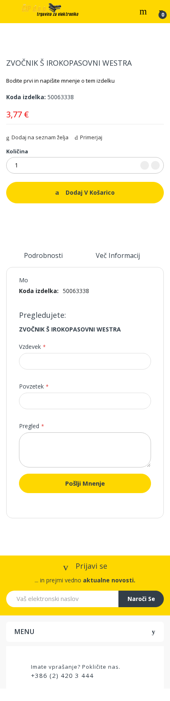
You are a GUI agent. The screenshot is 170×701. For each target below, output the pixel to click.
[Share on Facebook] (8, 218)
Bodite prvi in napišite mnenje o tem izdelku (60, 80)
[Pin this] (30, 218)
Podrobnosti (43, 255)
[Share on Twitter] (19, 218)
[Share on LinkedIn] (40, 218)
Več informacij (118, 255)
